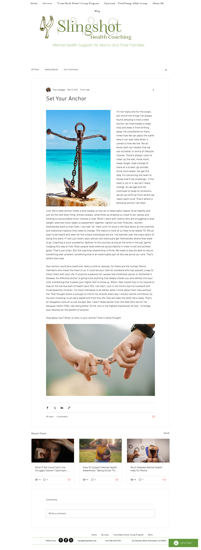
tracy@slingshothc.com (87, 541)
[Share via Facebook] (47, 407)
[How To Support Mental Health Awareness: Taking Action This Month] (100, 451)
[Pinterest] (61, 540)
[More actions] (153, 90)
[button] (166, 70)
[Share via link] (69, 407)
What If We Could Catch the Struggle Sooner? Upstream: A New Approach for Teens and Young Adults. (52, 469)
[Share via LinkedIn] (61, 407)
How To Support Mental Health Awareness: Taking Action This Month (100, 469)
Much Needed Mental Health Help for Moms (146, 469)
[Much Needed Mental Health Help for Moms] (148, 451)
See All (167, 433)
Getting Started (51, 69)
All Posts (35, 69)
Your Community (71, 69)
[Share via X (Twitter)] (54, 407)
